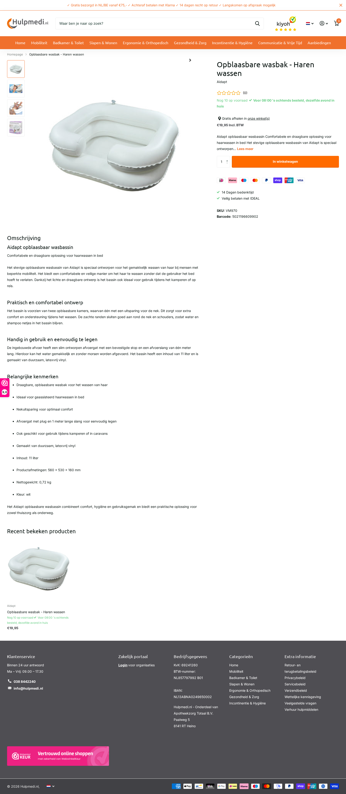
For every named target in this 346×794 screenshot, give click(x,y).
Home (20, 42)
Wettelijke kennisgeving (303, 697)
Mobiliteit (39, 42)
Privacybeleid (295, 678)
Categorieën (241, 656)
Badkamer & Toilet (68, 42)
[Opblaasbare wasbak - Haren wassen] (38, 568)
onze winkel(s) (259, 119)
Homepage (15, 54)
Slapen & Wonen (103, 42)
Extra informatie (300, 656)
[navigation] (16, 69)
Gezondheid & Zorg (190, 42)
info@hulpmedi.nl (28, 688)
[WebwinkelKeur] (58, 756)
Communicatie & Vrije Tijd (280, 42)
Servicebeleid (295, 684)
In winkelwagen (285, 162)
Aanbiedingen (319, 42)
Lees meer (245, 149)
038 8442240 (25, 681)
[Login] (323, 23)
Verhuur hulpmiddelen (301, 709)
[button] (228, 158)
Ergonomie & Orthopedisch (145, 42)
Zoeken (257, 23)
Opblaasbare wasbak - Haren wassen (36, 612)
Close (341, 5)
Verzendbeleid (296, 690)
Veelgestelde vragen (300, 703)
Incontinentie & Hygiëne (232, 42)
